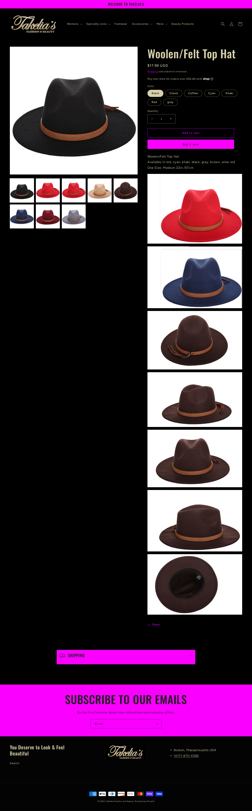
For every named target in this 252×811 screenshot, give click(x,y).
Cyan (212, 93)
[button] (74, 24)
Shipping (152, 71)
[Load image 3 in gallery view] (74, 190)
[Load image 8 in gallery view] (74, 216)
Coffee (193, 93)
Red (154, 102)
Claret (174, 93)
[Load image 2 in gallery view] (48, 190)
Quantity (152, 110)
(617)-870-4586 (186, 756)
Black (155, 93)
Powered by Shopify (145, 801)
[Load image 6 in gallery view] (22, 216)
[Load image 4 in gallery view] (100, 190)
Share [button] (156, 624)
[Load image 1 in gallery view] (22, 190)
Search (14, 763)
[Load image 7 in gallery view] (48, 216)
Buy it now (191, 144)
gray (170, 102)
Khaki (229, 93)
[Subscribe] (157, 723)
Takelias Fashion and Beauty (120, 801)
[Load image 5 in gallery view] (126, 190)
